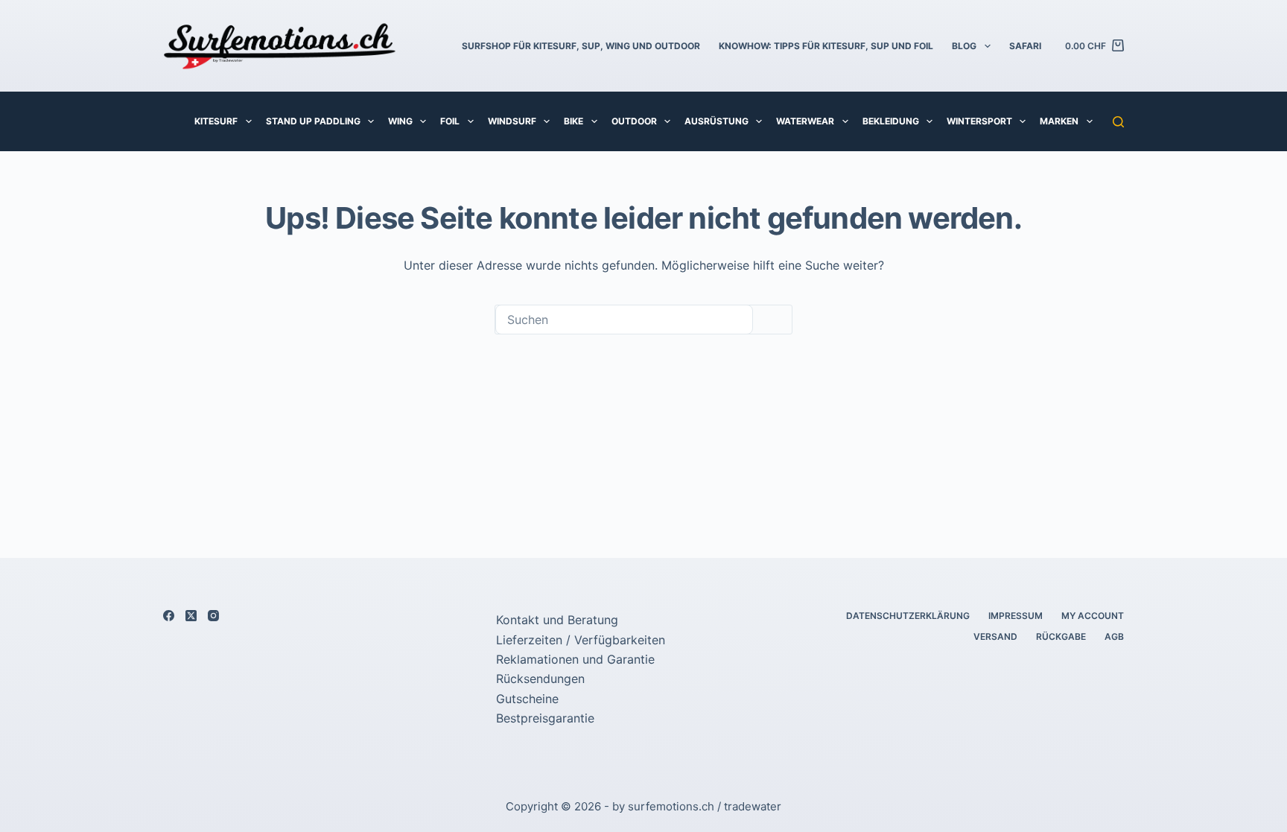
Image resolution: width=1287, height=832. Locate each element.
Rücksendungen (540, 678)
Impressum (1015, 615)
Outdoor (634, 121)
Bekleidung (890, 121)
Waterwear (805, 121)
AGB (1114, 636)
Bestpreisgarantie (545, 718)
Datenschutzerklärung (908, 615)
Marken (1059, 121)
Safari (1025, 45)
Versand (995, 636)
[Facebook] (168, 615)
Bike (573, 121)
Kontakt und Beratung (557, 619)
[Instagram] (213, 615)
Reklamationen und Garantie (575, 659)
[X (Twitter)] (191, 615)
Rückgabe (1061, 636)
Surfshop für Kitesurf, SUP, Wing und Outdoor (581, 45)
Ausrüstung (716, 121)
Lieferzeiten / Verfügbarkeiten (580, 639)
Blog (964, 45)
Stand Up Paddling (313, 121)
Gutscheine (527, 698)
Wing (400, 121)
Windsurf (512, 121)
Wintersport (979, 121)
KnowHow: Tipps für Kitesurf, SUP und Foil (826, 45)
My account (1092, 615)
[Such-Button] (772, 319)
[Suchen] (1118, 121)
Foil (450, 121)
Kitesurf (216, 121)
